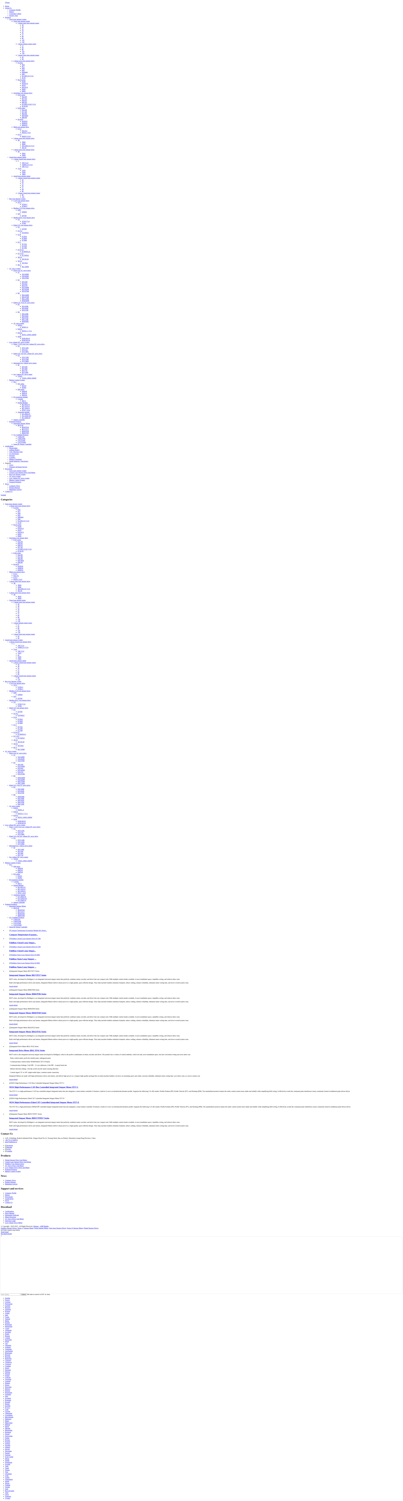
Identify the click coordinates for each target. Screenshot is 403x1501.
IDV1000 (25, 372)
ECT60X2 (25, 255)
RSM (19, 337)
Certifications (9, 1211)
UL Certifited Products (20, 435)
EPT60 (24, 216)
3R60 (24, 142)
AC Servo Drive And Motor (14, 1166)
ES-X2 (20, 231)
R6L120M (25, 299)
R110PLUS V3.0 (27, 76)
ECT (19, 242)
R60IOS (24, 123)
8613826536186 (6, 1234)
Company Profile (15, 10)
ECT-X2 (20, 253)
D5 (19, 346)
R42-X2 (24, 131)
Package (12, 455)
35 (23, 29)
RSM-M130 (26, 340)
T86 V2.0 (25, 167)
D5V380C (25, 352)
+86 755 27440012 (11, 1140)
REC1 (24, 401)
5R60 (24, 155)
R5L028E (25, 306)
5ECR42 (25, 263)
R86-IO (24, 102)
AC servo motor (18, 323)
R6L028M (25, 295)
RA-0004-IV (26, 414)
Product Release (14, 488)
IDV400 (24, 369)
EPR (19, 210)
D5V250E (25, 359)
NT (19, 219)
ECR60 (24, 238)
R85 (23, 70)
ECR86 (24, 240)
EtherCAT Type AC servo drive (24, 303)
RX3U (24, 386)
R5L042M (25, 289)
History (11, 12)
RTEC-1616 (26, 410)
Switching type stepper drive (22, 93)
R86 (23, 74)
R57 (23, 66)
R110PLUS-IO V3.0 (29, 104)
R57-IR (24, 112)
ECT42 (24, 244)
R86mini (25, 72)
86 (23, 38)
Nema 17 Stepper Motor (25, 1228)
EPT (19, 214)
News (7, 484)
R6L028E (25, 314)
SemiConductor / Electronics (18, 461)
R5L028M (25, 287)
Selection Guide (10, 1221)
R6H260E (25, 321)
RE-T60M (25, 267)
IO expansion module (20, 397)
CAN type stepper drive (21, 201)
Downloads (9, 1197)
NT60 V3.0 (26, 221)
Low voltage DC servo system (19, 342)
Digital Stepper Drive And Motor (16, 1160)
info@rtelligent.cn (11, 1142)
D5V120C (25, 348)
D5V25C (25, 350)
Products (8, 17)
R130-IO (25, 106)
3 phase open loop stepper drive (23, 138)
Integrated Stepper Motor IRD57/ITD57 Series (29, 1118)
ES (19, 227)
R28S (24, 82)
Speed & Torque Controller (22, 444)
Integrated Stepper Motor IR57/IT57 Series (27, 975)
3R (19, 140)
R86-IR (24, 117)
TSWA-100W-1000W (29, 378)
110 (23, 40)
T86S (24, 174)
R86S (24, 91)
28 (23, 27)
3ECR (20, 257)
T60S (24, 172)
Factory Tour (13, 15)
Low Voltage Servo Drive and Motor (17, 1168)
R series (20, 63)
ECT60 (24, 246)
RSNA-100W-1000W (29, 335)
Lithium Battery (14, 450)
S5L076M (25, 278)
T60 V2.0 (25, 163)
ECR (19, 235)
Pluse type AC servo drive (22, 270)
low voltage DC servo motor (22, 374)
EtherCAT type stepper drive (22, 225)
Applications (9, 446)
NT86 (24, 223)
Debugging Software (12, 1215)
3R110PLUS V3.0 (28, 146)
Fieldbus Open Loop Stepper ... (22, 959)
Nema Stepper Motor (41, 1228)
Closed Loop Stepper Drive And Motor (22, 472)
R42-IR (24, 110)
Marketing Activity (15, 489)
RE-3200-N (26, 408)
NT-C (20, 202)
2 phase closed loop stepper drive (24, 159)
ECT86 (24, 248)
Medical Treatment (15, 459)
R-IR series (21, 108)
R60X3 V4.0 (26, 136)
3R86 (24, 144)
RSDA (20, 329)
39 (23, 31)
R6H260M (25, 301)
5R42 (24, 153)
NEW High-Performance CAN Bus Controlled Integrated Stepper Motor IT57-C (43, 1087)
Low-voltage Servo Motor (13, 1223)
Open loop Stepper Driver (57, 1228)
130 (23, 42)
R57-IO (24, 99)
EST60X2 (25, 233)
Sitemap (36, 1226)
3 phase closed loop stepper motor (29, 193)
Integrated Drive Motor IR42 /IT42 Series (27, 1050)
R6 (19, 293)
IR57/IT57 (25, 429)
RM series (21, 389)
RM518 (24, 395)
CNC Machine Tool (15, 452)
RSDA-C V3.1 (27, 331)
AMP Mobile (44, 1226)
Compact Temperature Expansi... (23, 935)
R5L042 (24, 284)
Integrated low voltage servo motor (25, 363)
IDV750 (24, 370)
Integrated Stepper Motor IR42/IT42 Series (27, 1032)
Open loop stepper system (17, 19)
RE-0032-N (26, 404)
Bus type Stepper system (17, 199)
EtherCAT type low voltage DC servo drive (27, 354)
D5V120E (25, 357)
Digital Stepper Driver (91, 1228)
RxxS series (22, 80)
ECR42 (24, 236)
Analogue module (23, 412)
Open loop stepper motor (21, 21)
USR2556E (21, 438)
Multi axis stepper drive (21, 127)
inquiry (11, 986)
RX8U (24, 387)
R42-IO (24, 97)
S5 (18, 272)
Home (7, 6)
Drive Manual (9, 1213)
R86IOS (24, 125)
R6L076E (25, 318)
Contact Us (8, 491)
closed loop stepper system (14, 640)
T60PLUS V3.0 (27, 165)
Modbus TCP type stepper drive (24, 208)
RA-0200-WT (26, 416)
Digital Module (23, 403)
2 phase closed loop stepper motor (29, 178)
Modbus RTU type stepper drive (24, 218)
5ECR (20, 261)
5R (19, 151)
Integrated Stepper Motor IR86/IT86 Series (27, 994)
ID (18, 365)
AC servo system (15, 269)
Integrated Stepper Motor (21, 423)
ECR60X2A (26, 252)
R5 (19, 280)
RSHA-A (25, 327)
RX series (21, 384)
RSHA (20, 325)
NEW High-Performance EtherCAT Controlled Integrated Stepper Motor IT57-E (44, 1102)
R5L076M (25, 291)
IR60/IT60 (25, 431)
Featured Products (15, 421)
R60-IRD (25, 116)
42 (23, 32)
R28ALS (25, 83)
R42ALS (25, 87)
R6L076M (25, 297)
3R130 (24, 148)
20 (23, 25)
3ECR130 (25, 259)
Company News (14, 486)
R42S (24, 85)
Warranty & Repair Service (18, 467)
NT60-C (24, 204)
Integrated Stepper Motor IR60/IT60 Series (27, 1013)
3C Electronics (14, 454)
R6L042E (25, 316)
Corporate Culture (15, 14)
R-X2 (19, 129)
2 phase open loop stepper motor (28, 23)
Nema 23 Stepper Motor (75, 1228)
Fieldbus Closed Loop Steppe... (22, 943)
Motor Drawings (10, 1217)
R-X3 (19, 134)
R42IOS (24, 121)
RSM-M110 (26, 338)
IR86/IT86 (25, 433)
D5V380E (25, 361)
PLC (15, 382)
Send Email (5, 1232)
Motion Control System (17, 380)
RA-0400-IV (26, 418)
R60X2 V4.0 (26, 133)
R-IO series (21, 95)
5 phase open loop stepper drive (23, 150)
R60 (23, 68)
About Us (8, 8)
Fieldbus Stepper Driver (9, 1228)
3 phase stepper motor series (27, 44)
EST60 (24, 229)
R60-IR (24, 114)
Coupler (20, 399)
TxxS (19, 168)
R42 (23, 65)
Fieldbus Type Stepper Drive (14, 1164)
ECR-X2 (21, 250)
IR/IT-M (20, 425)
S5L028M (25, 274)
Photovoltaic (13, 448)
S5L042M (25, 276)
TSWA (20, 376)
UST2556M (22, 442)
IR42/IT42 (25, 427)
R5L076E (25, 310)
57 (23, 34)
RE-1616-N (26, 406)
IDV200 (24, 367)
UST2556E (21, 440)
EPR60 (24, 212)
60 (23, 36)
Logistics (12, 457)
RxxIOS (20, 119)
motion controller (19, 420)
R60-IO (24, 100)
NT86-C (24, 206)
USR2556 (21, 437)
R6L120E (25, 320)
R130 (24, 78)
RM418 (24, 391)
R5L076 (24, 286)
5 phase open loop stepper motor (28, 55)
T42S (24, 170)
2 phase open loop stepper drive (23, 61)
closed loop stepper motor (17, 157)
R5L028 (24, 282)
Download (8, 469)
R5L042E (25, 308)
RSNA (20, 333)
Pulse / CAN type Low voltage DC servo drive (29, 344)
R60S (24, 89)
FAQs (11, 465)
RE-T (19, 265)
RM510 (24, 393)
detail (16, 986)
